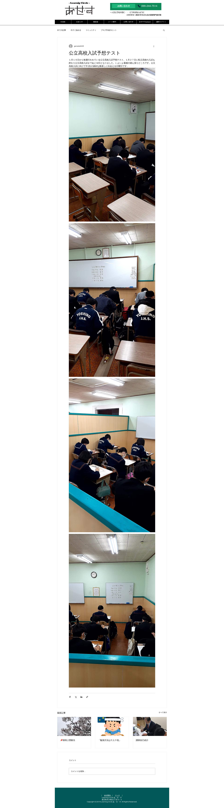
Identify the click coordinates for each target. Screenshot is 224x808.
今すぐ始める (76, 30)
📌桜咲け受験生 (67, 740)
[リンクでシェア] (87, 697)
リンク (117, 795)
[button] (164, 30)
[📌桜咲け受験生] (74, 726)
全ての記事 (61, 30)
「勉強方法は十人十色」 (109, 740)
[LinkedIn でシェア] (81, 697)
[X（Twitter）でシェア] (76, 697)
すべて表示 (163, 712)
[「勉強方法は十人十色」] (112, 726)
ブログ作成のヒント (109, 30)
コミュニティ (91, 30)
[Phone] (139, 6)
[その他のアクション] (153, 46)
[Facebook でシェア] (70, 697)
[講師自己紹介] (150, 726)
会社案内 (108, 795)
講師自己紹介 (142, 740)
